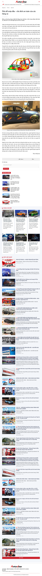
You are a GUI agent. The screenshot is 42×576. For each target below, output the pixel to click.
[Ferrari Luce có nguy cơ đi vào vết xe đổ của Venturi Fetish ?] (8, 401)
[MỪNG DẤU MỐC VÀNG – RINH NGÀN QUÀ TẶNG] (8, 382)
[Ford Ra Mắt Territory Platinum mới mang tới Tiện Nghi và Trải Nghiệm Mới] (8, 283)
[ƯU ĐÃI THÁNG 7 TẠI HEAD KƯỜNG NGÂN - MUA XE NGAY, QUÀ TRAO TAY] (8, 302)
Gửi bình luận (6, 168)
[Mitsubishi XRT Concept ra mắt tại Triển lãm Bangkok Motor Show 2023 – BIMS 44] (8, 213)
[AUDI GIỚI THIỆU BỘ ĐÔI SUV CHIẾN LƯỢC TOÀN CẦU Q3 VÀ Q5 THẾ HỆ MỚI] (8, 311)
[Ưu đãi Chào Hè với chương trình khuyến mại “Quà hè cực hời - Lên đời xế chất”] (8, 420)
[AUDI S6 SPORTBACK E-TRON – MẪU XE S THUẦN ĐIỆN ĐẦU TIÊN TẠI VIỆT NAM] (8, 572)
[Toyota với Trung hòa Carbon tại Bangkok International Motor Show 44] (34, 213)
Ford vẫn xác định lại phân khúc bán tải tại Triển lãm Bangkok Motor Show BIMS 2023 (20, 220)
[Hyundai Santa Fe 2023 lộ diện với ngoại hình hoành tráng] (21, 237)
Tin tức (22, 276)
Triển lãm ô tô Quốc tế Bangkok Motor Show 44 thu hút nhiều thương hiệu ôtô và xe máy (8, 244)
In (33, 159)
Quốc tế (4, 216)
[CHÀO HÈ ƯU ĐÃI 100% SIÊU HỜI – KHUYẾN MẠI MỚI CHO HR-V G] (8, 351)
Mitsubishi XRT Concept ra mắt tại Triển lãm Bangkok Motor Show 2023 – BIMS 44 (7, 220)
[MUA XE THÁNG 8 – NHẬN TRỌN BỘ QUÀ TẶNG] (8, 263)
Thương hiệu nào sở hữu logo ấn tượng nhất (33, 244)
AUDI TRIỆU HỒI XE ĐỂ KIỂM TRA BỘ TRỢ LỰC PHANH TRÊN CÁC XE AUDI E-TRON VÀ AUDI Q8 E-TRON (27, 338)
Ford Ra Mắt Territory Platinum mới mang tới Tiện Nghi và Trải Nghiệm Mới (20, 4)
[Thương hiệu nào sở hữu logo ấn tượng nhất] (34, 237)
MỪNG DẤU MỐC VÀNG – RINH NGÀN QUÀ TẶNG (27, 378)
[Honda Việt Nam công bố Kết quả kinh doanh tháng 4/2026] (8, 562)
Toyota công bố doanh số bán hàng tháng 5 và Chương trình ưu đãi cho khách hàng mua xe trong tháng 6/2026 (28, 439)
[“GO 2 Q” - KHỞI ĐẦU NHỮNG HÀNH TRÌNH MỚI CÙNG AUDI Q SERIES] (8, 411)
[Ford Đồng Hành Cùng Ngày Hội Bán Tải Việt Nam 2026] (8, 272)
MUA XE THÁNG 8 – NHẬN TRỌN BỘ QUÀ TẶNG (27, 259)
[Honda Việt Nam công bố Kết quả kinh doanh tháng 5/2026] (8, 372)
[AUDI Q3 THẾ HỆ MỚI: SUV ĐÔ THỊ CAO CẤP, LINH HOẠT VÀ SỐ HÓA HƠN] (8, 331)
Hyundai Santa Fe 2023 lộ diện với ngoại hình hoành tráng (21, 244)
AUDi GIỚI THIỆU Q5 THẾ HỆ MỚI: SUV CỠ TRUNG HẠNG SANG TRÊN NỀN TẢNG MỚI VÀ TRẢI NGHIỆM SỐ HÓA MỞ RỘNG (28, 319)
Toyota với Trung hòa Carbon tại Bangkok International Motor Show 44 (33, 220)
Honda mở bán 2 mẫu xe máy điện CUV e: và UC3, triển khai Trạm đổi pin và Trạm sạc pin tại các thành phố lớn (27, 389)
